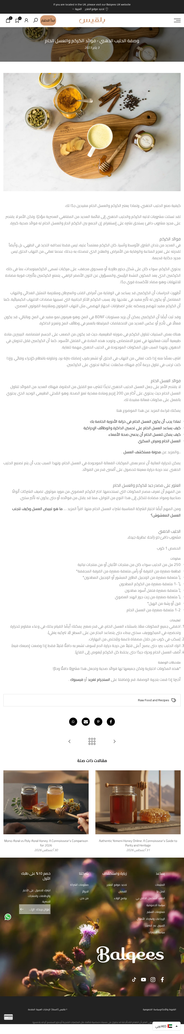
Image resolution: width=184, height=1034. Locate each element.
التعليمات (160, 884)
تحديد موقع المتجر (94, 8)
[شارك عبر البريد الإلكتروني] (86, 722)
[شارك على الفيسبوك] (111, 722)
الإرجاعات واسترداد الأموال (151, 918)
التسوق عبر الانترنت (155, 925)
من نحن (84, 898)
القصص (122, 891)
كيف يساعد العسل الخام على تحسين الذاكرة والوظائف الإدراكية (132, 428)
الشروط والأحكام (168, 1009)
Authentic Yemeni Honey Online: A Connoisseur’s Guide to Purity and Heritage (138, 843)
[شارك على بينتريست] (98, 722)
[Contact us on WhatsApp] (7, 917)
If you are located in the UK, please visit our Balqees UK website (92, 4)
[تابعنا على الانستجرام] (153, 979)
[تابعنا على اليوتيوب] (143, 979)
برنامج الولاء (120, 898)
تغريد (92, 679)
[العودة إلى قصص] (92, 742)
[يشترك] (24, 909)
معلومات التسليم (156, 911)
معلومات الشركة (79, 884)
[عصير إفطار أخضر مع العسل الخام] (114, 742)
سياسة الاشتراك (157, 932)
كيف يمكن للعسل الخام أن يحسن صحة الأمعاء (144, 434)
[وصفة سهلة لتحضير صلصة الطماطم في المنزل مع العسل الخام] (69, 742)
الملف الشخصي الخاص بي (150, 898)
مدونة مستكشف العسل (142, 452)
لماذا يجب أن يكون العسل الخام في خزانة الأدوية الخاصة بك (135, 421)
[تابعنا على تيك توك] (134, 979)
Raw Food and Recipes (153, 700)
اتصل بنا (161, 891)
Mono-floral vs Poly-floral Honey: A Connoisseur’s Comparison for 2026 (46, 843)
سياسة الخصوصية (156, 905)
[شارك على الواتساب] (73, 722)
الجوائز (85, 891)
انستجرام (103, 679)
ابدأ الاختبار (48, 20)
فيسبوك (76, 679)
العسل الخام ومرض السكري (159, 441)
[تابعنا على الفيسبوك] (162, 979)
